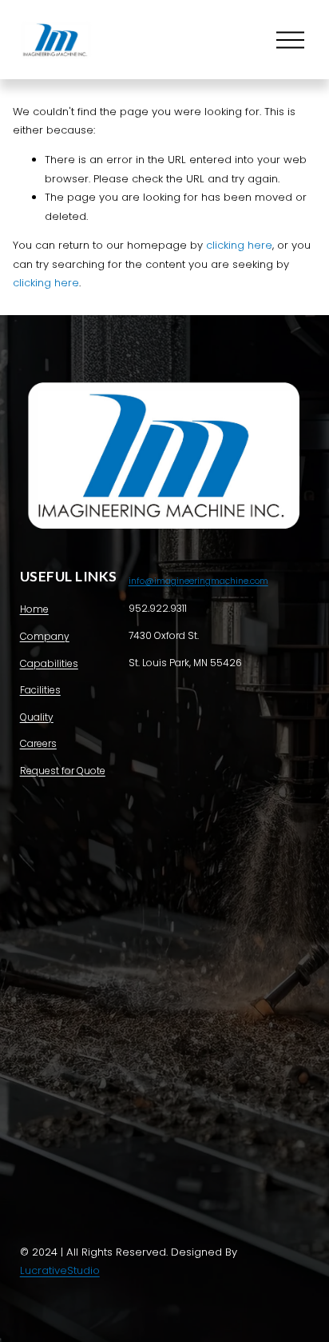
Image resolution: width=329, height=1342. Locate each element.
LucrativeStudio (60, 1270)
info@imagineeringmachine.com (198, 581)
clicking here (239, 245)
